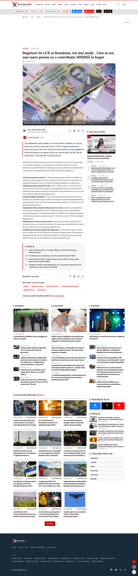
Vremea (93, 186)
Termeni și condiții (23, 547)
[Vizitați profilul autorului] (24, 131)
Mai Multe (50, 523)
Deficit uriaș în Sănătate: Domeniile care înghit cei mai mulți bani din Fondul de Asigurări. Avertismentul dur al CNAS (67, 338)
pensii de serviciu (52, 286)
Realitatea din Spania (97, 561)
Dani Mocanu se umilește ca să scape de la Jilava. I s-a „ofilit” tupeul (33, 372)
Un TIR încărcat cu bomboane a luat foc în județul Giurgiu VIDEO (52, 256)
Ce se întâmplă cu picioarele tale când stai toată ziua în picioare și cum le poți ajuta (68, 359)
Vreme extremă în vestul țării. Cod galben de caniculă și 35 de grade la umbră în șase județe (102, 190)
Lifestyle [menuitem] (98, 4)
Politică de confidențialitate (37, 547)
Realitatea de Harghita (18, 561)
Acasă (26, 17)
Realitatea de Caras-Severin (107, 558)
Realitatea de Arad (46, 561)
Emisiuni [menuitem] (47, 4)
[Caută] (118, 5)
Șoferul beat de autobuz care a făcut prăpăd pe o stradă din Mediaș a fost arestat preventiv (109, 350)
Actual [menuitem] (60, 4)
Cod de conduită (51, 547)
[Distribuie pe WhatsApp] (78, 130)
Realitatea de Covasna (79, 558)
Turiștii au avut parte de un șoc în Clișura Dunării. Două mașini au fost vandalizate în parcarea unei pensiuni (75, 454)
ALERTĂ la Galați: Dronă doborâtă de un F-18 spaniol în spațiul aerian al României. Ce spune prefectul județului (55, 266)
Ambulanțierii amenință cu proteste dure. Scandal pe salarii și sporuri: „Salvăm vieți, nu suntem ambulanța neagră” (68, 367)
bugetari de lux (29, 290)
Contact (14, 547)
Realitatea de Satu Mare (83, 561)
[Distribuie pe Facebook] (74, 130)
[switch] (124, 4)
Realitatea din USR (66, 558)
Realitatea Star (28, 558)
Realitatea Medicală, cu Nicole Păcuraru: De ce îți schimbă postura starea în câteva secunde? (99, 159)
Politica (93, 166)
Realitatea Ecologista (40, 558)
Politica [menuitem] (54, 4)
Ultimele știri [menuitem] (39, 4)
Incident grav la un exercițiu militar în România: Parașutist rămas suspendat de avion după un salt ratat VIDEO (75, 516)
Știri (32, 17)
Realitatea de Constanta (32, 561)
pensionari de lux (37, 286)
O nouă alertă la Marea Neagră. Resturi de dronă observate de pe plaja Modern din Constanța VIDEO (54, 260)
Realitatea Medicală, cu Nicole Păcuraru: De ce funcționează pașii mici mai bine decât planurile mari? (68, 377)
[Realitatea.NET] (22, 4)
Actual (38, 17)
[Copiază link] (70, 130)
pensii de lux (41, 290)
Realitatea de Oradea (92, 558)
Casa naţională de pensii (70, 286)
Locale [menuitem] (80, 4)
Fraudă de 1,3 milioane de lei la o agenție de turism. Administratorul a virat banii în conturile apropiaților (24, 486)
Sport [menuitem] (104, 4)
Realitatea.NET (40, 130)
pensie (26, 286)
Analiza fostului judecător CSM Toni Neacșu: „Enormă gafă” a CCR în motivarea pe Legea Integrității (110, 360)
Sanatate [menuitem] (86, 4)
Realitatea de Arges (58, 561)
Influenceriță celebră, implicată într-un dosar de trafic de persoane (33, 350)
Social (93, 195)
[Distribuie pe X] (82, 130)
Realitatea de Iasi (70, 561)
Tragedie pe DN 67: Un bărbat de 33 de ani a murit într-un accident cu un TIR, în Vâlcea (49, 484)
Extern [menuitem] (92, 4)
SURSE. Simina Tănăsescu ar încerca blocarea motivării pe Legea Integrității (109, 384)
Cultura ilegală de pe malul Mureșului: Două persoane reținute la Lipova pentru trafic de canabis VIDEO (102, 200)
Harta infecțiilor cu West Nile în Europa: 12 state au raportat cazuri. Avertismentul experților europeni (67, 350)
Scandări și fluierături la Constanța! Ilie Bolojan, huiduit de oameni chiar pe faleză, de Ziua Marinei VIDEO (102, 181)
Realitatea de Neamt (53, 558)
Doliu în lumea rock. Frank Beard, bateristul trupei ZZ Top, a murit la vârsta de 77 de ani (34, 382)
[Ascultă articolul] (134, 562)
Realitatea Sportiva (17, 558)
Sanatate (90, 162)
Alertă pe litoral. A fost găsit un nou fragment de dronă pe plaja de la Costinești (50, 453)
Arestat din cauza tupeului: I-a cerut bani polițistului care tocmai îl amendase (49, 514)
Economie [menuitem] (73, 4)
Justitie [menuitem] (66, 4)
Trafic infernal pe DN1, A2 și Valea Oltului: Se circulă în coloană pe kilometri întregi (53, 251)
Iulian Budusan (31, 417)
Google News (59, 296)
